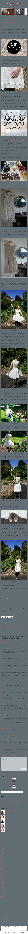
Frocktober (18, 626)
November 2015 (3, 877)
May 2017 (2, 861)
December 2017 (3, 858)
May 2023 (2, 845)
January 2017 (3, 865)
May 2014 (2, 899)
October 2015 (3, 878)
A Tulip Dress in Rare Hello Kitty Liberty (7, 801)
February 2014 (3, 903)
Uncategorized (3, 909)
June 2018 (2, 856)
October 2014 (3, 892)
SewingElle (7, 815)
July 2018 (2, 855)
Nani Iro (21, 626)
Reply (26, 641)
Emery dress (14, 626)
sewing (2, 627)
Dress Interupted (4, 631)
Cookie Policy (23, 929)
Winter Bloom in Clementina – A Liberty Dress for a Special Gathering (11, 803)
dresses (11, 626)
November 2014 (3, 891)
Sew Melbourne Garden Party (5, 799)
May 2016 (2, 870)
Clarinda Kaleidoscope (5, 739)
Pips (7, 26)
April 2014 (2, 900)
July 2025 (2, 842)
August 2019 (3, 848)
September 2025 (3, 840)
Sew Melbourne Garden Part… (12, 810)
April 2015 (2, 886)
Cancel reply (14, 755)
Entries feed (2, 918)
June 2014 (2, 897)
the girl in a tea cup (14, 3)
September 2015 (3, 879)
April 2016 (2, 871)
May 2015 (2, 884)
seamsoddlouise (3, 689)
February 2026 (3, 839)
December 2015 (3, 875)
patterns (24, 626)
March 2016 (2, 873)
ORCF (22, 535)
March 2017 (2, 862)
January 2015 (3, 890)
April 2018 (2, 857)
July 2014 (2, 896)
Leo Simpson (7, 828)
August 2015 (3, 880)
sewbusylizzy (3, 702)
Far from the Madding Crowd (21, 631)
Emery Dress (9, 231)
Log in (2, 917)
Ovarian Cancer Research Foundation (17, 140)
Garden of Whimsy (5, 608)
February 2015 (3, 888)
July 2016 (2, 868)
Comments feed (3, 920)
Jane (1, 669)
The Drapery (18, 532)
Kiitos (14, 609)
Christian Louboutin (17, 608)
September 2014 (3, 893)
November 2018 (3, 852)
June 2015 (2, 883)
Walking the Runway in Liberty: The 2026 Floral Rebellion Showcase (11, 800)
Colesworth (3, 641)
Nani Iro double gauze (8, 233)
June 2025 (2, 843)
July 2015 (2, 882)
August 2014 (3, 895)
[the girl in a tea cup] (14, 11)
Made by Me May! (13, 828)
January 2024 (3, 844)
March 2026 (2, 838)
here (20, 156)
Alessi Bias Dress (3, 804)
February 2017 (3, 864)
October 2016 (3, 866)
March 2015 (2, 887)
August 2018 (3, 853)
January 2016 (3, 874)
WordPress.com (3, 921)
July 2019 (2, 849)
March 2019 (2, 851)
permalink (9, 627)
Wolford (2, 609)
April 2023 (2, 847)
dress (8, 626)
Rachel (2, 726)
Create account (3, 916)
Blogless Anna (3, 655)
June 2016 (2, 869)
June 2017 (2, 860)
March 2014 (2, 901)
